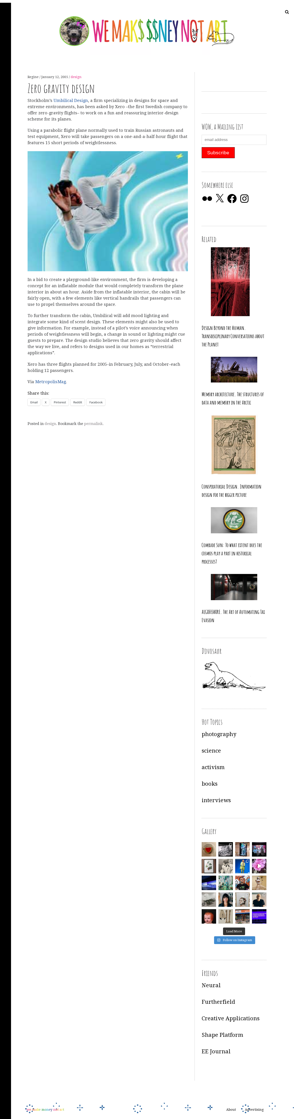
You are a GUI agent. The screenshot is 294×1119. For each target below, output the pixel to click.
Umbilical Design (71, 100)
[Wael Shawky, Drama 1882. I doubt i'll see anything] (259, 849)
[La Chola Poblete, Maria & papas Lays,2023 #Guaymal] (259, 883)
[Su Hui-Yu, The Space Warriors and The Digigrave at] (259, 916)
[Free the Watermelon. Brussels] (242, 916)
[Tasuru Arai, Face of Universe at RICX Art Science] (259, 866)
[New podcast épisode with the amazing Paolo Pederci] (242, 883)
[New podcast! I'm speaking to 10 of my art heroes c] (259, 899)
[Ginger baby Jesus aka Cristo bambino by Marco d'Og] (209, 916)
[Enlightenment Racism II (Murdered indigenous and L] (209, 866)
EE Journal (216, 1051)
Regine (34, 77)
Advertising (254, 1109)
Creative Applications (231, 1018)
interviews (216, 800)
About (231, 1109)
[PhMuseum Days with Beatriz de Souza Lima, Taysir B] (242, 899)
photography (219, 734)
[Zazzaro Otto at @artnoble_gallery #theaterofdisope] (209, 899)
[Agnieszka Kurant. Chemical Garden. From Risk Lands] (225, 883)
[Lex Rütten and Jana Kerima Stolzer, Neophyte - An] (242, 849)
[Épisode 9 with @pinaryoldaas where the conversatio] (242, 866)
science (211, 751)
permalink (93, 424)
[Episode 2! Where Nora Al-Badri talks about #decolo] (225, 899)
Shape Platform (222, 1035)
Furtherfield (218, 1002)
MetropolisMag (50, 382)
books (210, 784)
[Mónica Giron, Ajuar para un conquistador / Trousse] (225, 916)
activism (213, 767)
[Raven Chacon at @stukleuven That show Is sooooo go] (209, 883)
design (76, 77)
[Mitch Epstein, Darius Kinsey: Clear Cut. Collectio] (225, 849)
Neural (211, 985)
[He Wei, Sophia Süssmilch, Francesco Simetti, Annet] (225, 866)
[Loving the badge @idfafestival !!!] (209, 849)
